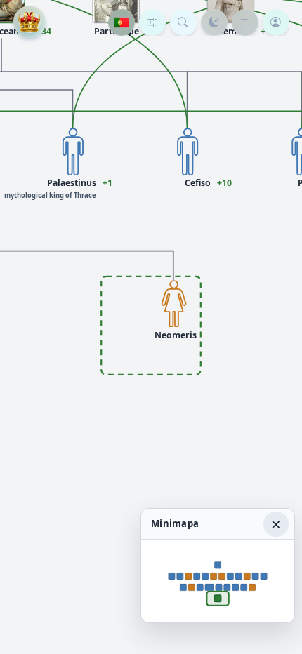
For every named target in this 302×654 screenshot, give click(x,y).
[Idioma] (121, 22)
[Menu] (245, 22)
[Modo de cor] (214, 22)
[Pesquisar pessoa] (183, 22)
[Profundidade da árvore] (152, 22)
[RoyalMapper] (29, 22)
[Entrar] (276, 22)
